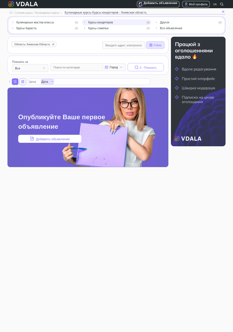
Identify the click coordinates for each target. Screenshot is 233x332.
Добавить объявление (160, 3)
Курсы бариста (26, 28)
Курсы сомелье (98, 28)
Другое (164, 22)
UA (215, 4)
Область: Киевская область (32, 44)
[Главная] (10, 12)
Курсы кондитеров (100, 22)
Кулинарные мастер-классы (35, 22)
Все (17, 68)
